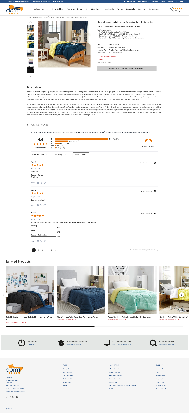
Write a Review (80, 155)
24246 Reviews (42, 147)
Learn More (30, 344)
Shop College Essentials (74, 344)
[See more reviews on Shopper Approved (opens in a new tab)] (45, 183)
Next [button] (181, 294)
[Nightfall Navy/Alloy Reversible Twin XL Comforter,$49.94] (81, 290)
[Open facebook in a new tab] (10, 397)
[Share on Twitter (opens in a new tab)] (41, 183)
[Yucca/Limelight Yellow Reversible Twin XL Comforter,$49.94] (132, 290)
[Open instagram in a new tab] (13, 397)
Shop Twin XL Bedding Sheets (121, 344)
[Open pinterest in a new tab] (17, 397)
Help (139, 1)
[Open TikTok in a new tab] (7, 397)
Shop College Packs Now (166, 344)
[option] (27, 343)
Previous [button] (5, 294)
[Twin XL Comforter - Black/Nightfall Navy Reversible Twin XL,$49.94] (30, 290)
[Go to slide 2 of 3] (30, 76)
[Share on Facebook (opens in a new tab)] (38, 183)
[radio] (94, 139)
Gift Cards (145, 1)
